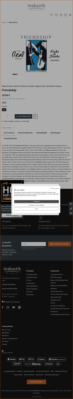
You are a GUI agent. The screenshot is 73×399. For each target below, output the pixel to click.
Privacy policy (55, 188)
